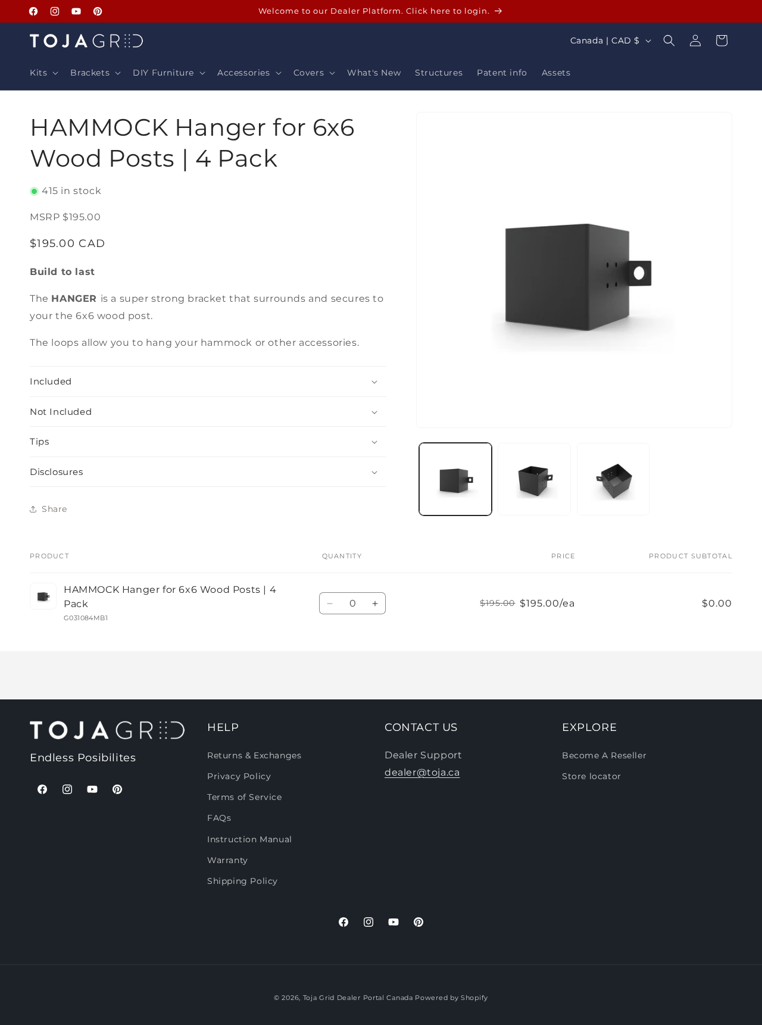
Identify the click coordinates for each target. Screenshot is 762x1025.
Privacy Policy (239, 775)
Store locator (592, 775)
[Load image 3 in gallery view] (613, 479)
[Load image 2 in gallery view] (534, 479)
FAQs (219, 817)
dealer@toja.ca (422, 771)
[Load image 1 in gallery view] (455, 479)
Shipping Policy (242, 880)
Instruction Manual (249, 838)
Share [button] (54, 509)
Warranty (227, 859)
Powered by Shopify (451, 997)
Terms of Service (244, 797)
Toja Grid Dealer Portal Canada (358, 997)
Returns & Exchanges (254, 754)
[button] (43, 72)
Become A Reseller (604, 754)
